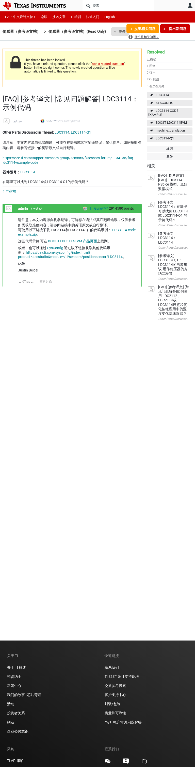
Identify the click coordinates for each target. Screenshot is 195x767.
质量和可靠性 (116, 713)
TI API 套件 (15, 761)
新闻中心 (14, 686)
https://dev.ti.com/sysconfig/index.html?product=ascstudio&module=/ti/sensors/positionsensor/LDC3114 (70, 254)
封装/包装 (112, 704)
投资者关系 (16, 713)
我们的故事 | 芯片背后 (24, 695)
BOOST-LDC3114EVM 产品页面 (72, 241)
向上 (20, 283)
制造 (10, 722)
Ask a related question (108, 64)
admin (17, 121)
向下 (32, 283)
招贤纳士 (14, 676)
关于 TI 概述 (16, 667)
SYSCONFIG (164, 103)
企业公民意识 (17, 731)
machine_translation (170, 130)
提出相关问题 (145, 29)
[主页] (38, 6)
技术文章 (59, 17)
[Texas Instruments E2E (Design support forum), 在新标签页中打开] (126, 763)
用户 (189, 5)
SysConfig (55, 248)
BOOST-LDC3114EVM (171, 122)
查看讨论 (46, 281)
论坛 (44, 17)
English (109, 17)
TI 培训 (76, 17)
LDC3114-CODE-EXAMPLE (163, 113)
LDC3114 (162, 95)
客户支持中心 (115, 695)
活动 (10, 704)
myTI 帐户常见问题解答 (123, 722)
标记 (169, 149)
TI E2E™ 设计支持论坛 (122, 676)
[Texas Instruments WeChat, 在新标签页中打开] (108, 763)
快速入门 (92, 17)
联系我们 (112, 667)
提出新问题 (177, 29)
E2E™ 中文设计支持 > (20, 17)
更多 (122, 31)
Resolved (156, 51)
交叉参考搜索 (115, 686)
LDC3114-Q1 (165, 138)
